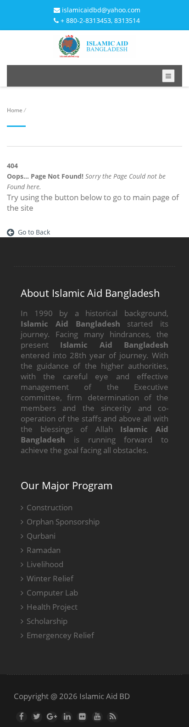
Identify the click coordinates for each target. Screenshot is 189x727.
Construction (49, 507)
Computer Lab (52, 592)
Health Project (52, 606)
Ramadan (44, 550)
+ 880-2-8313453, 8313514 (99, 20)
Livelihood (45, 564)
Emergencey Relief (60, 635)
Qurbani (41, 535)
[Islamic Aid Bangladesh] (94, 52)
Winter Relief (50, 578)
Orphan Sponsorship (63, 521)
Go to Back (32, 232)
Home (14, 110)
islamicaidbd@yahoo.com (100, 9)
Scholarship (47, 621)
